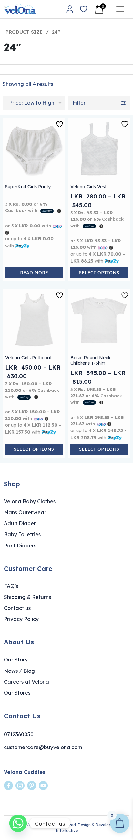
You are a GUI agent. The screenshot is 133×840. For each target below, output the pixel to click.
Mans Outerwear (25, 512)
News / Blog (19, 671)
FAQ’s (11, 586)
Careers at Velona (26, 682)
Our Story (16, 659)
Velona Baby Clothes (30, 501)
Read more (34, 272)
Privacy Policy (21, 619)
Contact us (17, 608)
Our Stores (17, 693)
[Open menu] (120, 9)
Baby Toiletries (22, 534)
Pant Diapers (20, 545)
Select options (99, 272)
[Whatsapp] (18, 823)
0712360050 (19, 734)
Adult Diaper (20, 523)
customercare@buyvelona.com (43, 747)
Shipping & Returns (27, 597)
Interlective (67, 830)
